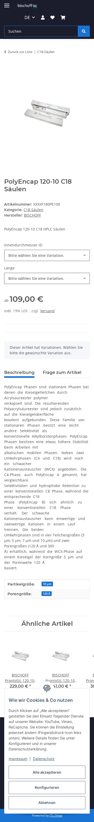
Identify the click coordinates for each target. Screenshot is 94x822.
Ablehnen (47, 802)
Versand (47, 310)
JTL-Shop (56, 815)
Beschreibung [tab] (19, 372)
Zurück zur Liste (20, 51)
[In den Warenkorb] (8, 68)
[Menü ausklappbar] (6, 3)
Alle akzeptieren (47, 772)
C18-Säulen (33, 209)
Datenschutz (44, 758)
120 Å (46, 593)
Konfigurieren (47, 787)
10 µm (47, 584)
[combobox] (47, 255)
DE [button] (27, 17)
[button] (43, 17)
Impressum (18, 758)
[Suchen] (84, 31)
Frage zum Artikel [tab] (62, 372)
